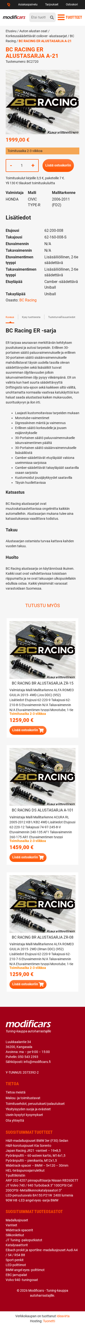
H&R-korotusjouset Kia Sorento (28, 1145)
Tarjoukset (51, 4)
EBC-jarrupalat (16, 1275)
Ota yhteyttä (15, 1120)
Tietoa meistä (16, 1092)
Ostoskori (72, 4)
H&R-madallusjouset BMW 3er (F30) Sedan (37, 1140)
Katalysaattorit (17, 1245)
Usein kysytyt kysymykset (24, 1115)
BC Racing (28, 300)
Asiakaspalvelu (28, 4)
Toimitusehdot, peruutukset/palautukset (35, 1104)
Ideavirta (63, 1316)
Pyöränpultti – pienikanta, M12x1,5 (31, 1160)
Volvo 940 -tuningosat (22, 1280)
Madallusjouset (17, 1220)
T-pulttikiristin (15, 1175)
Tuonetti (49, 1321)
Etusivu (11, 31)
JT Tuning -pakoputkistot (24, 1240)
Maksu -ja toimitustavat (23, 1098)
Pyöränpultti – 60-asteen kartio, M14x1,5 (35, 1155)
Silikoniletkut (15, 1235)
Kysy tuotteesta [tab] (31, 317)
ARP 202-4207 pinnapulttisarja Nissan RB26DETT (42, 1180)
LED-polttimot (16, 1265)
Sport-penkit (15, 1260)
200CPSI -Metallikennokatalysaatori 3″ (34, 1190)
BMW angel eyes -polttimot (25, 1270)
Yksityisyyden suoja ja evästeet (28, 1109)
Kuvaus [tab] (10, 317)
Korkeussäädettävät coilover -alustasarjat (36, 36)
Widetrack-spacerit (19, 1230)
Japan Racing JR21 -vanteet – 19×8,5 (33, 1150)
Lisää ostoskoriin (58, 165)
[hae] (52, 17)
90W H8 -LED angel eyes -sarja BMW (32, 1200)
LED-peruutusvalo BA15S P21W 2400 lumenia (39, 1195)
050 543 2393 (28, 1057)
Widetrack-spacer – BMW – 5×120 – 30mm (37, 1165)
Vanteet (11, 1225)
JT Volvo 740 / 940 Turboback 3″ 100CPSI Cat (39, 1185)
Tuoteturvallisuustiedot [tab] (61, 317)
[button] (28, 730)
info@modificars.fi (37, 1062)
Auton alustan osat (33, 31)
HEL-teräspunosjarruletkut (25, 1170)
